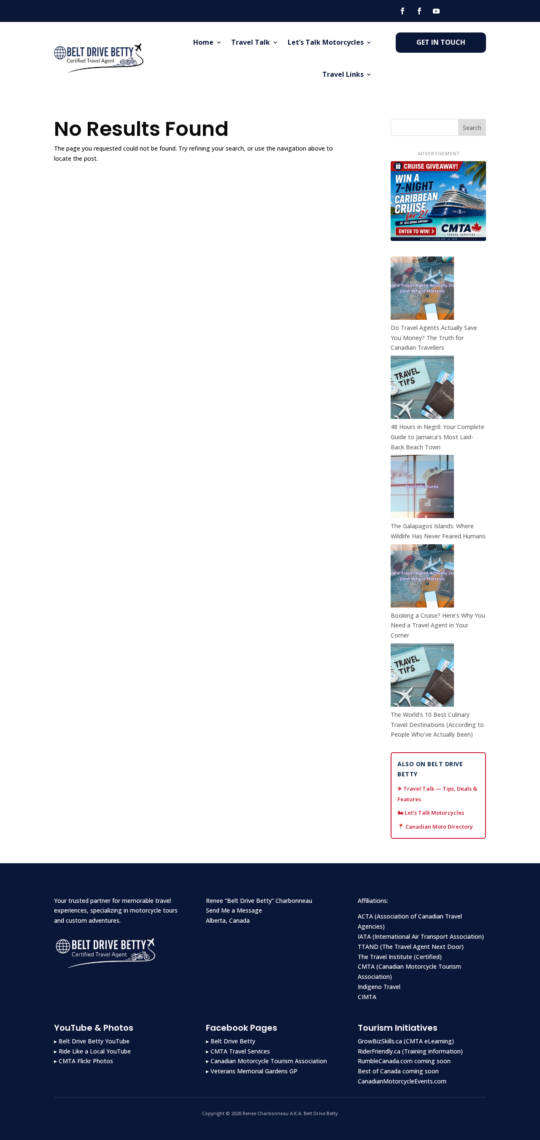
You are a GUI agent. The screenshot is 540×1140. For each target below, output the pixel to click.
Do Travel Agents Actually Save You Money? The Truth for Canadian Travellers (434, 338)
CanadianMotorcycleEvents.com (402, 1081)
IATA (364, 936)
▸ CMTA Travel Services (238, 1051)
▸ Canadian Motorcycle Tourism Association (266, 1061)
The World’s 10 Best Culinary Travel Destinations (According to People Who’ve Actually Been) (437, 724)
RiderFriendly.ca (379, 1051)
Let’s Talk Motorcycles (326, 42)
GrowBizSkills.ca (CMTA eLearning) (406, 1041)
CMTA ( (368, 966)
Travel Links (343, 74)
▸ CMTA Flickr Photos (83, 1061)
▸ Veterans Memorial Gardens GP (251, 1071)
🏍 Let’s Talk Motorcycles (430, 812)
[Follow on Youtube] (436, 11)
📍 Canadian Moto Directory (435, 826)
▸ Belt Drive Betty (230, 1041)
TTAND (368, 947)
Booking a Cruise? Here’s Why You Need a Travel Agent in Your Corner (438, 625)
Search (472, 128)
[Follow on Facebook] (402, 11)
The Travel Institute (385, 957)
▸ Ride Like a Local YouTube (92, 1051)
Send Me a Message (234, 910)
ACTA (365, 916)
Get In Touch (440, 42)
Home (203, 42)
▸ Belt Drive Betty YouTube (92, 1041)
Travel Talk (250, 42)
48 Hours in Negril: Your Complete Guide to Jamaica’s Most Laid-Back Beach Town (437, 437)
